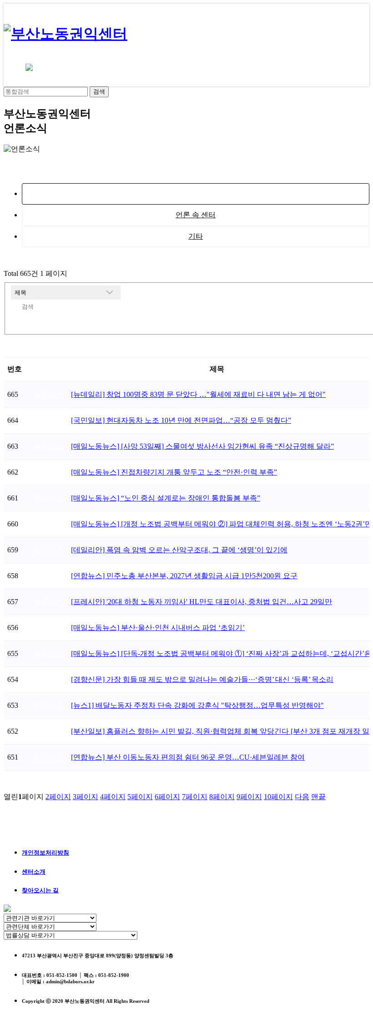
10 (278, 797)
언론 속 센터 (196, 215)
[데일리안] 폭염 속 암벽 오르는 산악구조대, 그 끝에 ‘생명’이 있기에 (179, 550)
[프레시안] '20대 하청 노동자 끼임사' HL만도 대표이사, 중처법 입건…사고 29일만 (201, 602)
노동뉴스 (195, 193)
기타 (195, 236)
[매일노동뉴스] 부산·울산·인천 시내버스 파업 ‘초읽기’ (158, 627)
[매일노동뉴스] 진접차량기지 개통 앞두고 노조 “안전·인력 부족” (174, 472)
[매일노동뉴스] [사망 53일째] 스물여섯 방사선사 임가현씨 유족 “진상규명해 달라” (202, 446)
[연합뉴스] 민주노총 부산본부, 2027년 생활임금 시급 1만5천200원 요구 (184, 576)
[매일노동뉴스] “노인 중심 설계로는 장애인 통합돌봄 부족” (165, 498)
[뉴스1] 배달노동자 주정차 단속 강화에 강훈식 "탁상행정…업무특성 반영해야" (197, 705)
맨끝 (318, 797)
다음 (302, 797)
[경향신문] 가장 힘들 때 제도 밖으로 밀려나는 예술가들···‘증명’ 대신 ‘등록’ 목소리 (202, 679)
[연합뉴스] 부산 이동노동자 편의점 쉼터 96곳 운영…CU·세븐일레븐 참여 (188, 757)
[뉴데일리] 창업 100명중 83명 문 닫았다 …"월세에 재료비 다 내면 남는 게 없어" (198, 394)
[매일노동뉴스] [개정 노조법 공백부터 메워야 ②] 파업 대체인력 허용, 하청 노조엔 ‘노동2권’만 (221, 524)
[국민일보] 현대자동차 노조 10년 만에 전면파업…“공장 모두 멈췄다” (181, 420)
